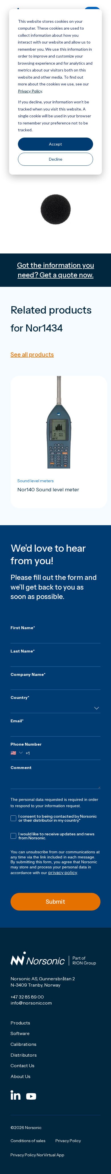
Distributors (24, 1055)
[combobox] (55, 708)
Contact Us (22, 1065)
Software (20, 1033)
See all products (32, 354)
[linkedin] (15, 1095)
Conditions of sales (28, 1141)
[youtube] (31, 1095)
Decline (55, 159)
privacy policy (62, 872)
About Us (20, 1076)
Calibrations (23, 1044)
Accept (55, 144)
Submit (55, 901)
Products (20, 1023)
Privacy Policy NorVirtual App (37, 1155)
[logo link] (53, 959)
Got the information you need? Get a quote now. (55, 270)
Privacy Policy (30, 91)
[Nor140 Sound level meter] (59, 442)
